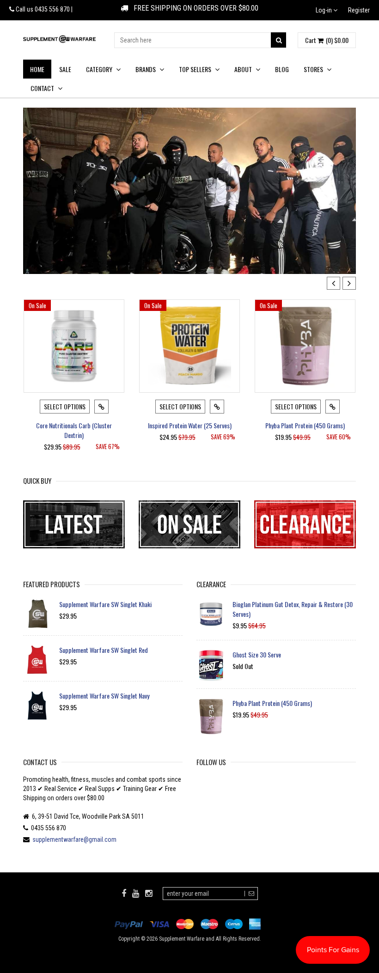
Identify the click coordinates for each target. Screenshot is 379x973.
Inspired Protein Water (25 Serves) (190, 425)
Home (37, 69)
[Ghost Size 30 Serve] (211, 665)
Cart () (326, 40)
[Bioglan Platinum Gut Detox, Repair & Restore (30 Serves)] (211, 613)
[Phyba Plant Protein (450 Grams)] (305, 346)
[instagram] (148, 893)
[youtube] (135, 893)
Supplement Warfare (181, 939)
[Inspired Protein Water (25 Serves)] (189, 346)
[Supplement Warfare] (59, 38)
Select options (65, 406)
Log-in (324, 10)
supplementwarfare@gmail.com (74, 839)
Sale (65, 69)
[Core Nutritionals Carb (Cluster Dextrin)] (74, 346)
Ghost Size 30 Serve (256, 654)
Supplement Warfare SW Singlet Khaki (105, 604)
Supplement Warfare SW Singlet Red (103, 650)
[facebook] (124, 893)
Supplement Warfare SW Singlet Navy (104, 695)
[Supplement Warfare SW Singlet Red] (37, 659)
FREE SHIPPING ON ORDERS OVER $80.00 (193, 8)
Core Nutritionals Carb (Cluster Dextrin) (74, 430)
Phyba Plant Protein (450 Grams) (305, 425)
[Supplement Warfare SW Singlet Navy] (37, 705)
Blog (282, 69)
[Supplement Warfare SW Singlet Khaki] (37, 613)
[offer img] (74, 524)
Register (359, 10)
